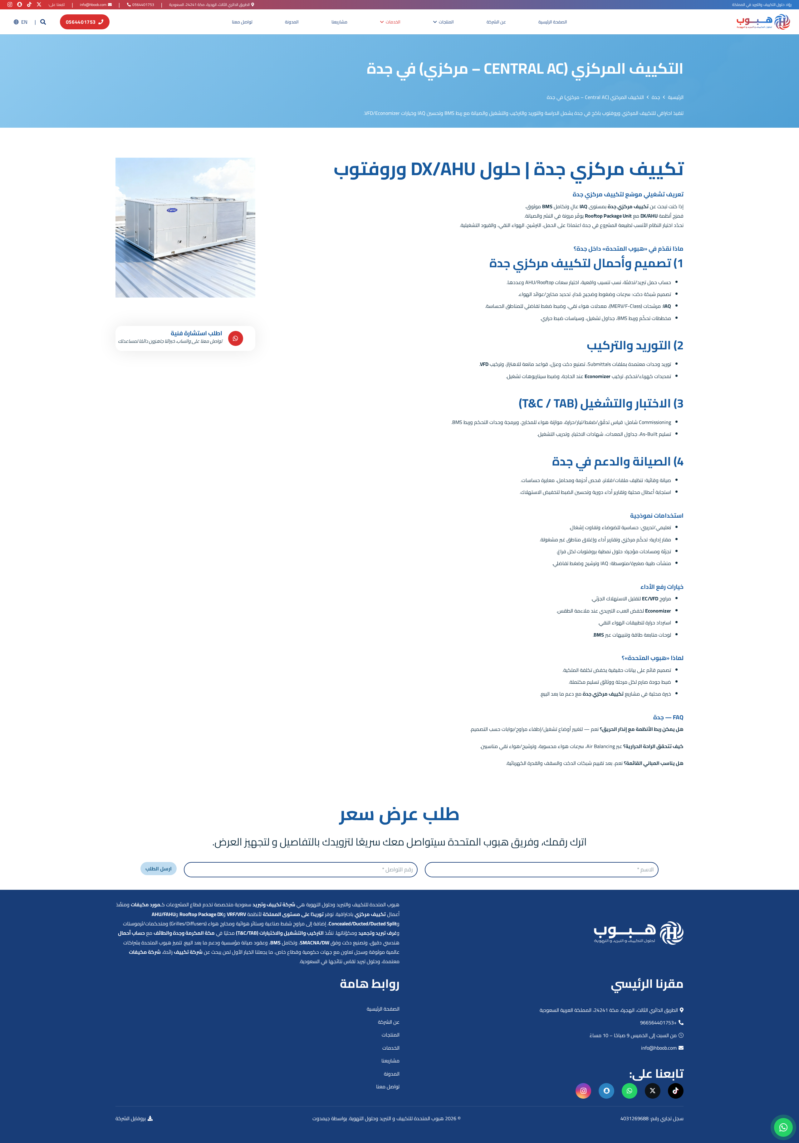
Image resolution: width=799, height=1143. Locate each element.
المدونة (392, 1073)
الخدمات (391, 1047)
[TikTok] (29, 4)
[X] (39, 4)
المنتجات (391, 1034)
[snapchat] (19, 4)
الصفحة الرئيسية (383, 1008)
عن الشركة (389, 1022)
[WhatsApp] (629, 1091)
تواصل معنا (388, 1086)
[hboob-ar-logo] (763, 21)
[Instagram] (9, 4)
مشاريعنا (390, 1060)
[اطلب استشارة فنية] (234, 338)
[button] (43, 22)
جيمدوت (321, 1118)
